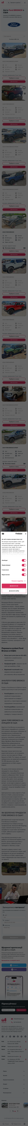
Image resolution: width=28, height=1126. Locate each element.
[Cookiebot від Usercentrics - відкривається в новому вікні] (16, 534)
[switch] (24, 565)
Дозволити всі (14, 585)
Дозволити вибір (14, 590)
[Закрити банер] (25, 533)
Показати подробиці (17, 581)
